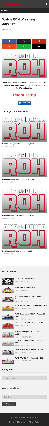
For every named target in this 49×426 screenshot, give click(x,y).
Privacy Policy (34, 422)
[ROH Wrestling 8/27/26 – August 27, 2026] (8, 334)
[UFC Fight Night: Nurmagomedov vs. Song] (8, 299)
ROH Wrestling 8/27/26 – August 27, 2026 (18, 144)
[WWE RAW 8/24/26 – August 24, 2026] (8, 360)
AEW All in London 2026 (24, 279)
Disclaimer (21, 422)
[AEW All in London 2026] (8, 281)
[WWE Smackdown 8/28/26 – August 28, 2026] (8, 316)
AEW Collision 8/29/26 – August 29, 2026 (31, 305)
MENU (5, 11)
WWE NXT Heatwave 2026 (25, 287)
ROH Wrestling (7, 29)
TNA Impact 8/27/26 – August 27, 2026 (29, 323)
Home (11, 422)
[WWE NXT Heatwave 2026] (8, 290)
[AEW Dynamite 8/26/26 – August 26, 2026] (8, 343)
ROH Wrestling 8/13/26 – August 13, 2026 (18, 215)
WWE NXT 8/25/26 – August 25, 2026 (29, 349)
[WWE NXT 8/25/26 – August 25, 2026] (8, 352)
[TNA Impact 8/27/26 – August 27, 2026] (8, 325)
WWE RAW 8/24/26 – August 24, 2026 (29, 358)
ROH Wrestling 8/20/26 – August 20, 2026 (18, 179)
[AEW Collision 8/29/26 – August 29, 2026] (8, 308)
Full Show (26, 103)
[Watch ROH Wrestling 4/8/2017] (24, 129)
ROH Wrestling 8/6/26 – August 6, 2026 (17, 251)
